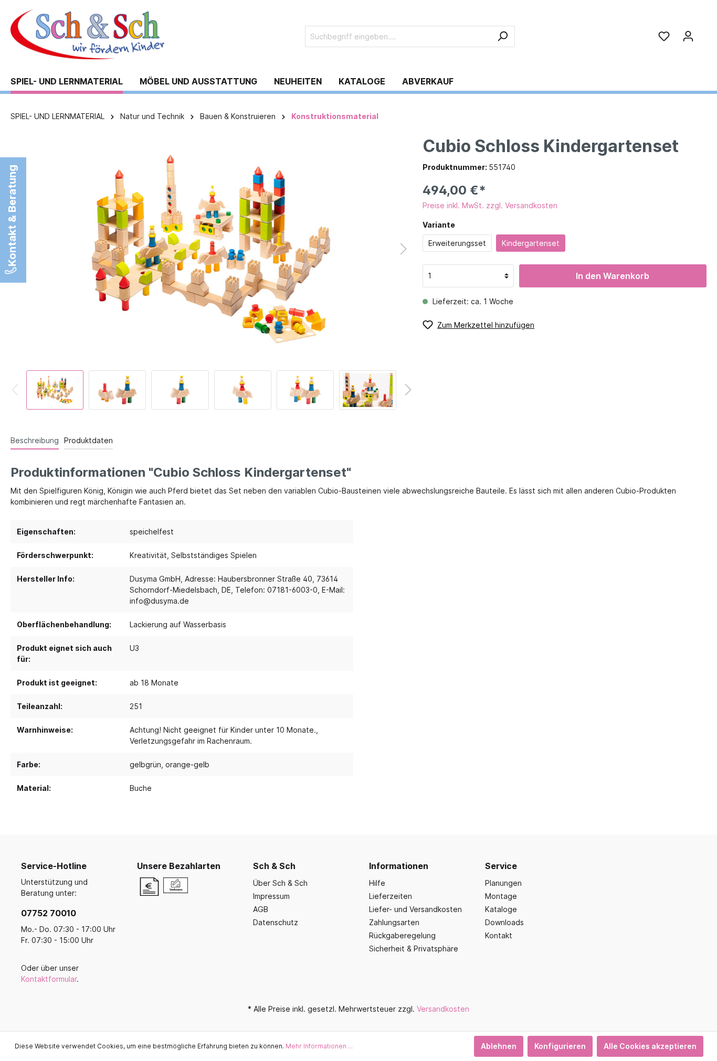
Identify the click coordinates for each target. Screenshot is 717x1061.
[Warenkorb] (703, 32)
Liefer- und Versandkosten (415, 909)
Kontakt (498, 935)
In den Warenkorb (612, 276)
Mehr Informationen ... (319, 1046)
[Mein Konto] (688, 36)
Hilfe (377, 882)
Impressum (271, 896)
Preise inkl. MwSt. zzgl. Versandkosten (490, 205)
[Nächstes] (404, 249)
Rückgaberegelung (402, 935)
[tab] (34, 440)
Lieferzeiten (390, 896)
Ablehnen (498, 1046)
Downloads (504, 922)
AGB (260, 909)
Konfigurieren (560, 1046)
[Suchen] (502, 36)
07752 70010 (48, 913)
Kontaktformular (49, 978)
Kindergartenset (531, 243)
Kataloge (501, 909)
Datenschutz (275, 922)
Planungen (503, 882)
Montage (501, 896)
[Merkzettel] (664, 36)
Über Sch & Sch (280, 882)
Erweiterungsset (457, 243)
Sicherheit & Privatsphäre (413, 948)
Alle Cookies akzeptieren (650, 1046)
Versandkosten (443, 1008)
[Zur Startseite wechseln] (89, 34)
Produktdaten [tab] (88, 440)
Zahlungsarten (394, 922)
